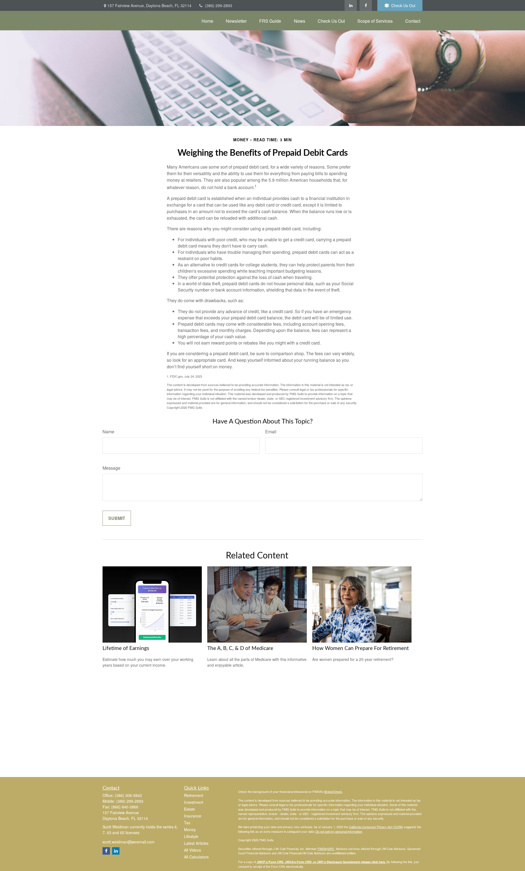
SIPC (330, 848)
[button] (207, 20)
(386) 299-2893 (218, 5)
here (382, 862)
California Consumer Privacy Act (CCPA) (376, 827)
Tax (187, 822)
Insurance (192, 816)
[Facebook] (366, 5)
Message (111, 468)
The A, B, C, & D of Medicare (240, 648)
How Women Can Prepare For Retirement (360, 648)
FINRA (321, 848)
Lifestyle (191, 836)
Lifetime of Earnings (126, 648)
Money (190, 829)
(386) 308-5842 (128, 795)
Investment (193, 802)
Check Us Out (403, 5)
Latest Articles (196, 843)
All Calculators (196, 857)
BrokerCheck (333, 791)
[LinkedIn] (351, 5)
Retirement (193, 795)
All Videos (192, 850)
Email (270, 431)
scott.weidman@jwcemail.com (128, 841)
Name (108, 431)
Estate (189, 809)
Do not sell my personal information (339, 831)
